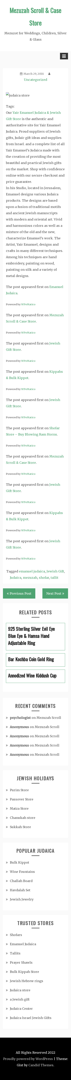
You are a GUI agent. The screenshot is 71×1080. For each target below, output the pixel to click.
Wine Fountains (22, 872)
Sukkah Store (20, 827)
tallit (54, 578)
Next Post (53, 593)
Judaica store (20, 990)
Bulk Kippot (19, 862)
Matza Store (19, 808)
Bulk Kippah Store (24, 972)
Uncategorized (35, 80)
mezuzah (30, 578)
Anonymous (19, 727)
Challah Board (21, 881)
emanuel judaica (32, 571)
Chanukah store (22, 818)
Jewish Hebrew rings (26, 981)
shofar (44, 578)
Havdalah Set (20, 890)
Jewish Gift (55, 571)
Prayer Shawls (21, 962)
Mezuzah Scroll (48, 718)
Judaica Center (21, 1009)
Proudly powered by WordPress (28, 1059)
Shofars (16, 935)
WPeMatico (28, 304)
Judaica (15, 578)
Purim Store (19, 790)
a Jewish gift (20, 999)
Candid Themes (40, 1065)
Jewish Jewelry (22, 899)
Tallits (15, 953)
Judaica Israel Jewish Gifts (30, 1018)
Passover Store (21, 799)
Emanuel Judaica (23, 944)
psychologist (20, 718)
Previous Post (20, 593)
